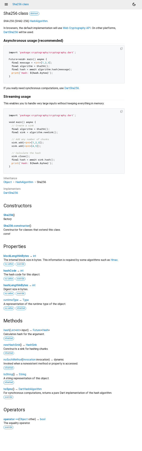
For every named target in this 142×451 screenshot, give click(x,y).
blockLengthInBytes (16, 256)
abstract (34, 13)
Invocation (29, 359)
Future (37, 330)
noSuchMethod (12, 359)
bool (42, 419)
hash (6, 330)
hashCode (9, 270)
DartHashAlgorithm (30, 389)
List (12, 330)
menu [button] (6, 4)
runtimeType (10, 300)
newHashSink (11, 344)
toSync (8, 389)
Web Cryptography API (77, 28)
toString (8, 374)
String (22, 374)
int (34, 256)
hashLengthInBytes (15, 285)
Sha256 (8, 215)
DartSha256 (10, 32)
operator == (11, 419)
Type (26, 300)
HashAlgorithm (39, 21)
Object (7, 182)
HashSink (31, 344)
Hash (45, 330)
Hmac (114, 260)
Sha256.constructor (16, 225)
